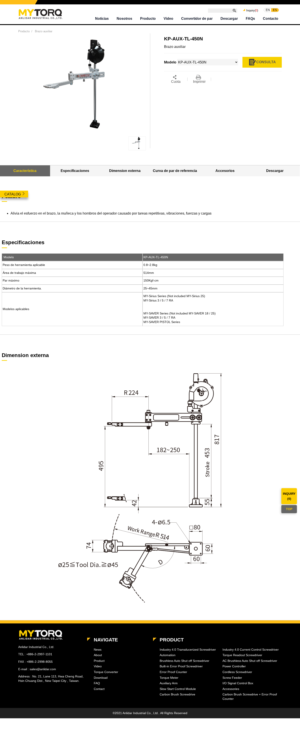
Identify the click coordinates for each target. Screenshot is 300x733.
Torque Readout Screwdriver (242, 655)
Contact (99, 689)
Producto (148, 18)
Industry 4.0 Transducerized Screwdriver (188, 649)
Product (99, 661)
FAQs (250, 18)
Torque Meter (169, 677)
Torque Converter (106, 672)
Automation (167, 655)
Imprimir (199, 81)
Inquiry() (252, 10)
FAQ (97, 683)
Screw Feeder (232, 677)
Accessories (230, 689)
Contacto (270, 18)
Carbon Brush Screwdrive (177, 694)
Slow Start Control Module (178, 689)
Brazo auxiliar (43, 31)
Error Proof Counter (173, 672)
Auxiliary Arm (169, 683)
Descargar (229, 18)
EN (268, 10)
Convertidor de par (197, 18)
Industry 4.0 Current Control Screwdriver (250, 649)
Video (168, 18)
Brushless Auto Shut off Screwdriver (184, 661)
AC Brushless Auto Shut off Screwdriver (249, 661)
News (97, 649)
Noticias (102, 18)
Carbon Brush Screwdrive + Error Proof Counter (249, 697)
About (98, 655)
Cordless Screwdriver (237, 672)
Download (101, 677)
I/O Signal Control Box (237, 683)
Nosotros (124, 18)
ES (275, 10)
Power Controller (234, 666)
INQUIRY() (289, 496)
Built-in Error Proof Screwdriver (181, 666)
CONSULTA (266, 62)
